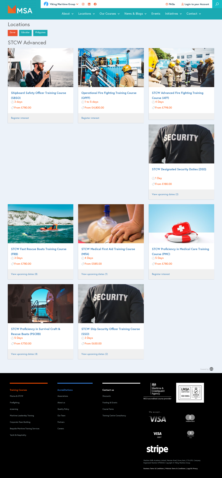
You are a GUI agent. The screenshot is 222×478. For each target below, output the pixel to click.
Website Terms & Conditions (175, 468)
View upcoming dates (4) (24, 354)
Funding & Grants (110, 403)
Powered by (204, 369)
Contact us (108, 389)
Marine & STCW (16, 396)
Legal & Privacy (192, 468)
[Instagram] (83, 4)
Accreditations (65, 389)
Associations (63, 396)
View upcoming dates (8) (24, 274)
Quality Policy (63, 409)
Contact (192, 13)
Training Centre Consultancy (114, 416)
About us (61, 403)
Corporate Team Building (20, 422)
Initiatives (171, 13)
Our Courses (108, 13)
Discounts (107, 396)
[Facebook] (95, 4)
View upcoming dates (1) (94, 274)
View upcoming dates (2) (165, 194)
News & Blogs (133, 13)
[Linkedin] (89, 4)
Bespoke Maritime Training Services (22, 429)
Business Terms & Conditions (154, 468)
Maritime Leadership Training (22, 416)
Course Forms (108, 409)
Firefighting (15, 403)
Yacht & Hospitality (18, 435)
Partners (61, 422)
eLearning (14, 409)
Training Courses (18, 389)
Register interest (20, 118)
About (66, 13)
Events (155, 13)
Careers (61, 429)
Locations (84, 13)
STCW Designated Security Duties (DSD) (179, 169)
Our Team (61, 416)
